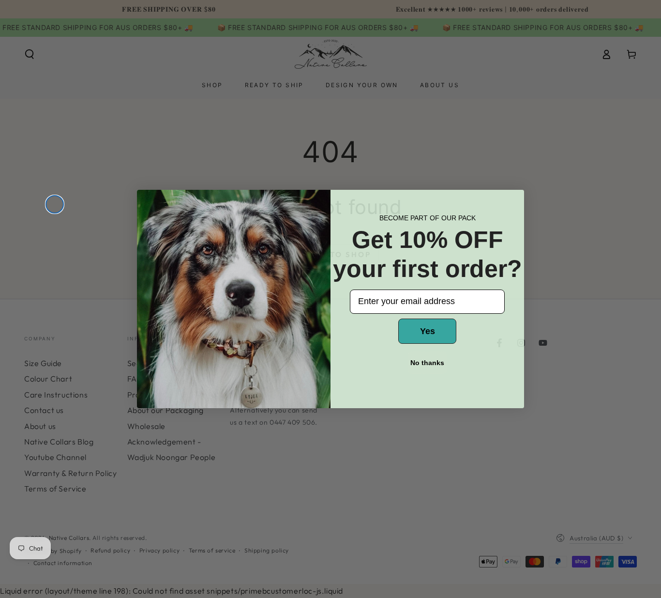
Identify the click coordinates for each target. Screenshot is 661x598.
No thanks (427, 363)
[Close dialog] (54, 204)
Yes (427, 331)
